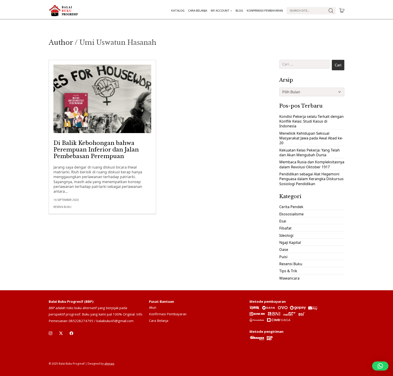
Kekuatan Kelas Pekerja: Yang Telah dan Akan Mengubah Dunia (309, 152)
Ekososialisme (291, 214)
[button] (380, 366)
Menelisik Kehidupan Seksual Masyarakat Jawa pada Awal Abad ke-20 (311, 138)
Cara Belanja (158, 320)
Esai (282, 221)
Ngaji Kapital (290, 242)
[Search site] (330, 10)
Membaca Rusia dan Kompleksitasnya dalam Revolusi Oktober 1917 (311, 164)
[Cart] (341, 10)
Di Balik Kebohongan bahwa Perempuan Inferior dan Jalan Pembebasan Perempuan (96, 149)
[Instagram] (50, 333)
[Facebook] (71, 333)
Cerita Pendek (291, 206)
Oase (283, 249)
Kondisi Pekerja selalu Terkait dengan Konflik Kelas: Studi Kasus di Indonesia (311, 121)
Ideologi (286, 235)
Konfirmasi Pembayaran (167, 314)
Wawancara (289, 278)
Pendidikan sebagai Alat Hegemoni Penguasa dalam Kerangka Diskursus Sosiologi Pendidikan (311, 179)
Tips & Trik (288, 270)
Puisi (283, 256)
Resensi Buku (62, 207)
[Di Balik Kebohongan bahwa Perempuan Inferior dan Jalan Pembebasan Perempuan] (102, 99)
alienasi (109, 364)
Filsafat (285, 228)
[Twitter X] (61, 333)
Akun (152, 307)
